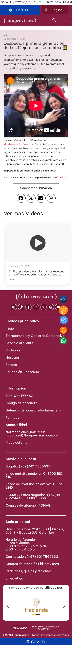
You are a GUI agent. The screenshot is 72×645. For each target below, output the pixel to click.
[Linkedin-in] (36, 307)
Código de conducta (21, 403)
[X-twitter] (43, 307)
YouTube (62, 177)
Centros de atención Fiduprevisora (32, 564)
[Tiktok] (21, 307)
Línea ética (14, 578)
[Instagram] (14, 307)
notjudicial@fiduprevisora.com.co (32, 435)
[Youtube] (58, 307)
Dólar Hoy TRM (11, 2)
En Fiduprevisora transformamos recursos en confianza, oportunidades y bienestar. (36, 272)
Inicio (10, 328)
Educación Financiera (22, 372)
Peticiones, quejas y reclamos (29, 571)
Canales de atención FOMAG (29, 505)
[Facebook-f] (28, 307)
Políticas (12, 417)
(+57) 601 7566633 (34, 466)
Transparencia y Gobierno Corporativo (35, 336)
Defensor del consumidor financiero (33, 410)
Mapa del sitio (16, 442)
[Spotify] (51, 307)
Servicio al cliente (19, 343)
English (57, 10)
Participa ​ (13, 350)
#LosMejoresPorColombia (19, 144)
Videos (7, 35)
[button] (21, 198)
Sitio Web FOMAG (19, 396)
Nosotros (13, 357)
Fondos (11, 365)
